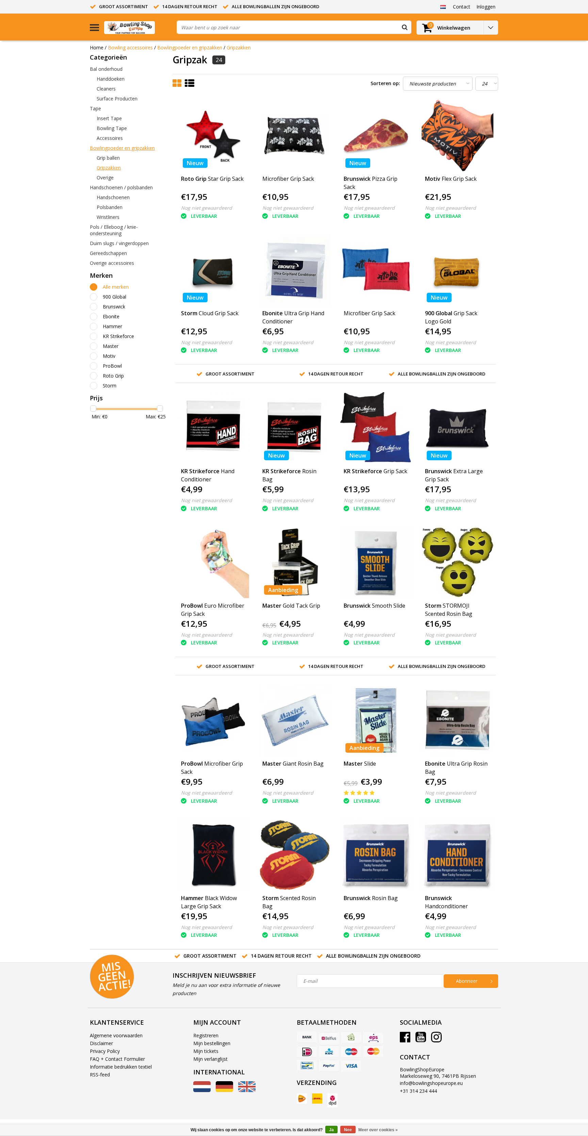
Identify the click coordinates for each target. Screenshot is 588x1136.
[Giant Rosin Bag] (294, 720)
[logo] (138, 27)
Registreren (205, 1035)
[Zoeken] (404, 27)
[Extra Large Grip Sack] (457, 428)
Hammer (112, 326)
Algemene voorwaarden (116, 1035)
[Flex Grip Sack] (457, 135)
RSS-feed (100, 1074)
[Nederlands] (442, 6)
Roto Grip (113, 375)
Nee (348, 1129)
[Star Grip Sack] (213, 135)
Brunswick (114, 306)
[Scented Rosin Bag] (294, 855)
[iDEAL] (307, 1051)
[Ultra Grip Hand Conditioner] (294, 270)
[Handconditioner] (457, 855)
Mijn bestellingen (211, 1043)
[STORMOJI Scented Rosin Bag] (457, 562)
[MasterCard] (373, 1051)
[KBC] (329, 1051)
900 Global (114, 296)
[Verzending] (302, 1098)
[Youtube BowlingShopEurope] (420, 1039)
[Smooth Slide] (376, 562)
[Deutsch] (224, 1090)
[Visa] (351, 1065)
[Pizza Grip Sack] (376, 135)
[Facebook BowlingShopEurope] (405, 1039)
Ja (331, 1129)
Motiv (109, 356)
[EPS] (373, 1037)
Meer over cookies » (378, 1129)
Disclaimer (101, 1043)
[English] (247, 1090)
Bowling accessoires (130, 47)
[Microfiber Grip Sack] (294, 135)
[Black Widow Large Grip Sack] (213, 855)
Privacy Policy (105, 1051)
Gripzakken (239, 47)
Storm (109, 385)
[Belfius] (329, 1037)
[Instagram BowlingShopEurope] (436, 1039)
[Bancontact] (307, 1065)
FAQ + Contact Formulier (117, 1059)
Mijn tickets (205, 1051)
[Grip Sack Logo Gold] (457, 270)
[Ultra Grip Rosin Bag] (457, 720)
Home (96, 47)
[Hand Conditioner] (213, 428)
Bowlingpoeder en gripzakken (189, 47)
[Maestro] (351, 1051)
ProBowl (112, 366)
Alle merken (116, 287)
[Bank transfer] (307, 1037)
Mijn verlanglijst (210, 1059)
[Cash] (351, 1037)
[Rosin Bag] (294, 428)
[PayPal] (329, 1065)
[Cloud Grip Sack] (213, 270)
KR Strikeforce (118, 336)
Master (110, 346)
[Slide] (376, 720)
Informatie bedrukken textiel (121, 1066)
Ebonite (111, 316)
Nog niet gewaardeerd (206, 208)
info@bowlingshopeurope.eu (431, 1083)
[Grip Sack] (376, 428)
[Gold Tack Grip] (294, 562)
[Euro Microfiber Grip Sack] (213, 562)
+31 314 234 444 (418, 1091)
